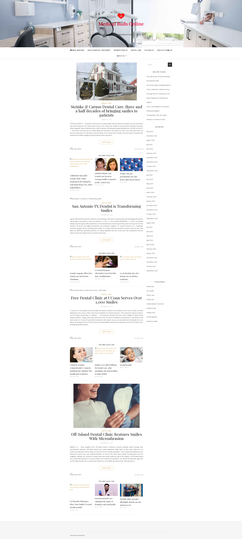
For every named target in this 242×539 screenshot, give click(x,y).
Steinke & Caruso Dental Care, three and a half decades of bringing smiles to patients (106, 110)
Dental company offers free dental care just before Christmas (81, 276)
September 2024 (152, 171)
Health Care (150, 299)
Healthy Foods (163, 50)
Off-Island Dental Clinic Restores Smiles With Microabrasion (106, 436)
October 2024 (151, 166)
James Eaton (77, 149)
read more (106, 142)
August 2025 (151, 140)
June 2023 (150, 231)
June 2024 (150, 179)
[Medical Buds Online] (121, 21)
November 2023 (152, 210)
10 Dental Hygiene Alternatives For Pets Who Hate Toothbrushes (105, 273)
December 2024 (152, 157)
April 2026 (150, 131)
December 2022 (152, 258)
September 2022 (152, 271)
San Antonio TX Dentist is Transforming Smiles (106, 208)
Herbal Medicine (77, 50)
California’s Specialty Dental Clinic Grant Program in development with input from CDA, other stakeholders (81, 181)
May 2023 (150, 236)
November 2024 (152, 162)
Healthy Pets (151, 312)
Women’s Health (121, 50)
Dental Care (136, 50)
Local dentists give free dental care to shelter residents (129, 276)
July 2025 (149, 144)
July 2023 (149, 227)
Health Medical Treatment (99, 50)
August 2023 (151, 223)
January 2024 (151, 201)
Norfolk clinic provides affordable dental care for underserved (130, 502)
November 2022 (152, 262)
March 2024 (150, 192)
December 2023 (152, 205)
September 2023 (152, 218)
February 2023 (151, 249)
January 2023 (151, 253)
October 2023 (151, 214)
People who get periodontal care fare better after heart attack (130, 176)
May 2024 (150, 184)
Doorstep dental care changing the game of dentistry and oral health (105, 501)
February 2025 (151, 153)
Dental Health (126, 365)
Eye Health (149, 50)
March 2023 (150, 244)
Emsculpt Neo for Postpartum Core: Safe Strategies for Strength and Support (158, 98)
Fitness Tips (150, 295)
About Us (121, 56)
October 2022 (151, 266)
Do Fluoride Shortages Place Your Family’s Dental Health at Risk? (81, 504)
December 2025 (152, 136)
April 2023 (150, 240)
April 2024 (150, 188)
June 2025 (150, 149)
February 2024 (151, 197)
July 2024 (149, 175)
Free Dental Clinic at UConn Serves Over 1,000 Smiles (106, 299)
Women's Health (152, 321)
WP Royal (82, 535)
